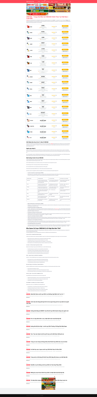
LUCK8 (31, 50)
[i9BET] (28, 102)
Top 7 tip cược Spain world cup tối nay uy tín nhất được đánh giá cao (47, 334)
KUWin (31, 32)
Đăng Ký (65, 31)
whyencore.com (57, 208)
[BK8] (28, 71)
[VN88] (28, 57)
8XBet (31, 89)
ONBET (31, 44)
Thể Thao (52, 1)
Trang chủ (39, 1)
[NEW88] (28, 77)
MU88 (31, 26)
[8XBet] (28, 89)
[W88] (28, 96)
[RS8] (28, 114)
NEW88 (31, 76)
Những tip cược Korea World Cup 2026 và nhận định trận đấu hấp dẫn (47, 372)
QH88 (31, 38)
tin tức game (56, 1)
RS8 (30, 114)
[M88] (28, 108)
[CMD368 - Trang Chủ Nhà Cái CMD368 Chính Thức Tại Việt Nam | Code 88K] (30, 1)
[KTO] (28, 138)
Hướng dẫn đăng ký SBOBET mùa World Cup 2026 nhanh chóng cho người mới (49, 311)
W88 (31, 95)
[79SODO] (28, 121)
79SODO (31, 120)
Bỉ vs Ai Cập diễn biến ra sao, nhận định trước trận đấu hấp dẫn (46, 318)
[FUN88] (28, 132)
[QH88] (28, 39)
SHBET (31, 82)
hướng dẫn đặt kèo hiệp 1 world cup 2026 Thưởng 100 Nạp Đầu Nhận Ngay (49, 326)
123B (31, 63)
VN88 (31, 56)
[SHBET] (28, 83)
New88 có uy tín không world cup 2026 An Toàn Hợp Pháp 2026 (46, 365)
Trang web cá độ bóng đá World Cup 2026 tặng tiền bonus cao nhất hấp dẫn (49, 357)
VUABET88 (32, 126)
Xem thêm (65, 27)
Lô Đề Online (48, 1)
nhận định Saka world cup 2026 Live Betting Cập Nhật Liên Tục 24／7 (47, 294)
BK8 (30, 70)
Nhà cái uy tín (43, 1)
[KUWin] (28, 33)
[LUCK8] (28, 51)
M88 (31, 107)
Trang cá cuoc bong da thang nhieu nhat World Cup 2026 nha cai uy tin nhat (49, 341)
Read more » (28, 297)
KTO (31, 137)
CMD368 (27, 20)
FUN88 (31, 131)
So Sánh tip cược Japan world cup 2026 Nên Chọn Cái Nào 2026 (46, 349)
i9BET (31, 101)
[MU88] (28, 27)
